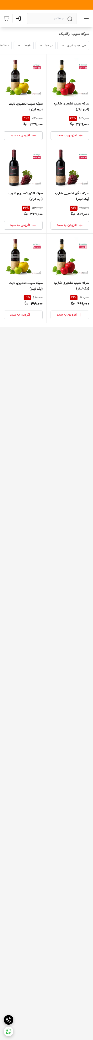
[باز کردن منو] (85, 18)
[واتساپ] (8, 1031)
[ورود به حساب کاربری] (19, 18)
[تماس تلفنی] (8, 1020)
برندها (48, 45)
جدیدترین (73, 45)
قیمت (27, 45)
